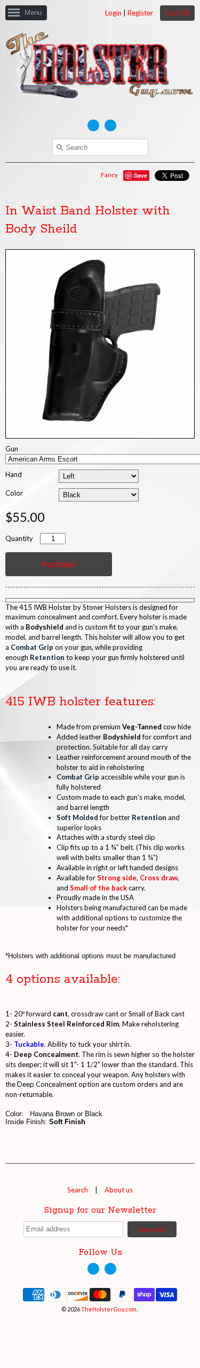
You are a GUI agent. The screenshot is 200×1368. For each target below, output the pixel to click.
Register (140, 13)
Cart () (177, 13)
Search (77, 1190)
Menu (33, 13)
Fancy (109, 175)
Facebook (93, 125)
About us (119, 1190)
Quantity (19, 538)
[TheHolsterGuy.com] (100, 67)
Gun (11, 448)
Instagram (110, 125)
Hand (13, 474)
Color (14, 493)
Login (113, 13)
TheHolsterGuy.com (109, 1309)
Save (140, 175)
